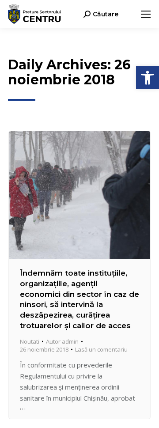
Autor (62, 341)
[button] (147, 77)
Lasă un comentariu (101, 349)
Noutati (29, 341)
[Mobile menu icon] (145, 14)
